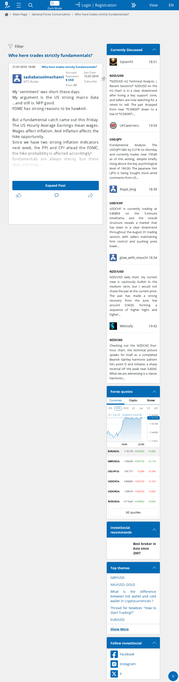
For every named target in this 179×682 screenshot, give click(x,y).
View (153, 5)
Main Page (20, 14)
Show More (119, 629)
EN (171, 5)
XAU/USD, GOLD (122, 584)
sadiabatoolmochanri (44, 77)
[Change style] (134, 5)
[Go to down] (173, 676)
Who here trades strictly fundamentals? (102, 14)
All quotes (133, 512)
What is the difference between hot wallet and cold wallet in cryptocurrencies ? (133, 596)
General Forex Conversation (51, 14)
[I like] (19, 195)
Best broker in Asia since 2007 (144, 548)
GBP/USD (117, 577)
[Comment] (58, 195)
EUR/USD (117, 619)
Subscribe (90, 81)
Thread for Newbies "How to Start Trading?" (133, 610)
